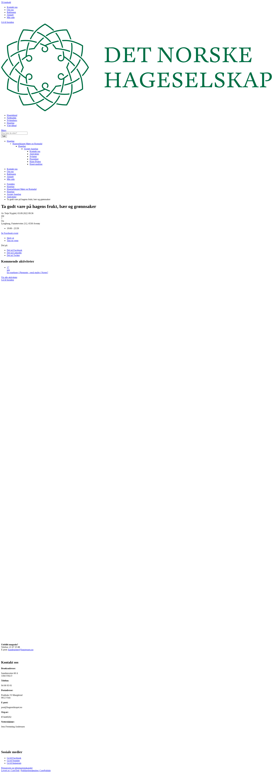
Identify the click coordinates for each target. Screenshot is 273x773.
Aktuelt (10, 15)
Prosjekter (34, 159)
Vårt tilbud (11, 125)
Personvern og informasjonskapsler (17, 768)
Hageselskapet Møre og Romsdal (27, 143)
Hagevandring (36, 164)
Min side (11, 17)
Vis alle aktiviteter (9, 277)
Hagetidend (12, 115)
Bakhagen (11, 12)
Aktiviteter (34, 154)
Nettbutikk (11, 118)
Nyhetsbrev (12, 120)
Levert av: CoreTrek (10, 770)
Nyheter (33, 156)
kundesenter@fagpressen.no (20, 649)
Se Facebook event (9, 233)
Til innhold (6, 2)
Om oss (10, 10)
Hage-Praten (35, 161)
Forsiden (11, 184)
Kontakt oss (12, 7)
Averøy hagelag (31, 149)
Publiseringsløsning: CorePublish (36, 770)
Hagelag (10, 123)
